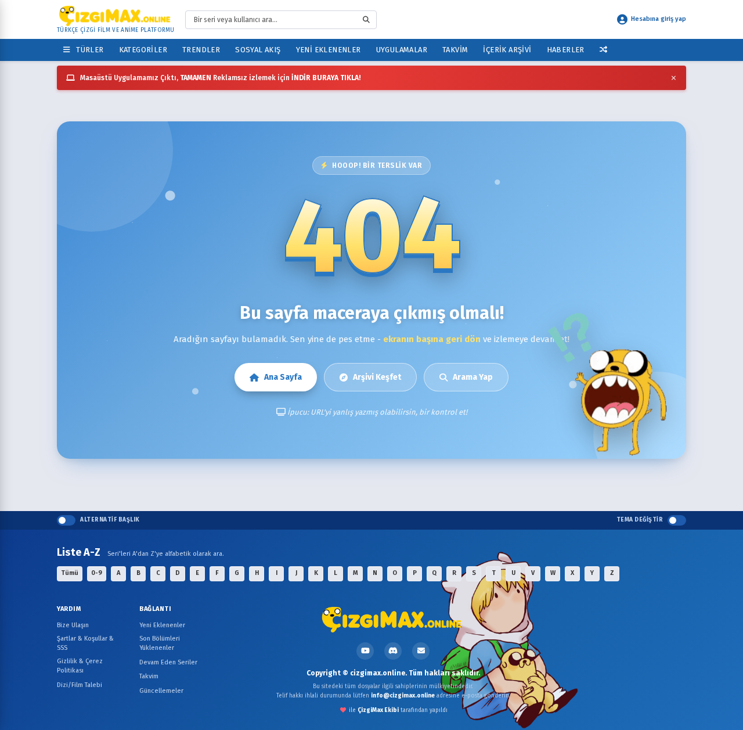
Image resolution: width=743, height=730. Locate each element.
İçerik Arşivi (507, 49)
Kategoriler (143, 49)
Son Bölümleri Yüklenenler (159, 643)
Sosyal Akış (257, 49)
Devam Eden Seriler (168, 662)
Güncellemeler (161, 691)
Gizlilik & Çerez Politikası (80, 666)
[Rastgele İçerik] (603, 50)
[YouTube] (365, 651)
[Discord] (393, 651)
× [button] (673, 77)
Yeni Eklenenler (328, 49)
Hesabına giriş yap (658, 19)
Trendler (201, 49)
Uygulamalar (401, 49)
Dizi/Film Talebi (79, 685)
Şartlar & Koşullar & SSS (85, 643)
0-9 (96, 573)
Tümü (69, 573)
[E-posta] (421, 651)
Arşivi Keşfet (377, 377)
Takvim (455, 49)
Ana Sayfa (283, 377)
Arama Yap (473, 377)
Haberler (566, 49)
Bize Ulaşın (73, 625)
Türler (87, 49)
